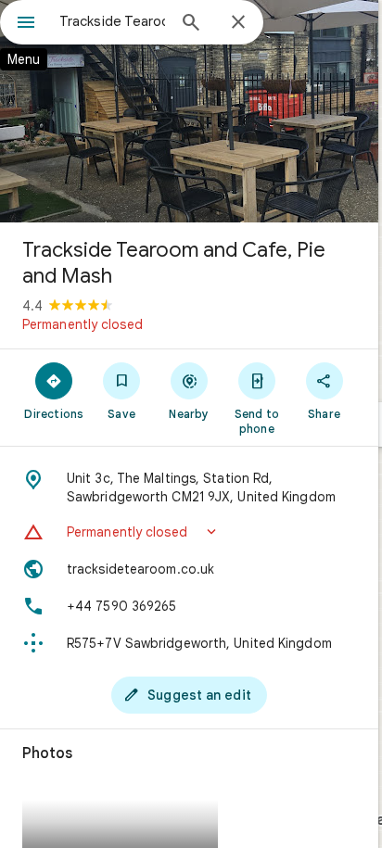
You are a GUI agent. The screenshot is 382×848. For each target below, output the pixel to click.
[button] (189, 532)
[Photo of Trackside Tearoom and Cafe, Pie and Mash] (189, 111)
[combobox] (112, 21)
